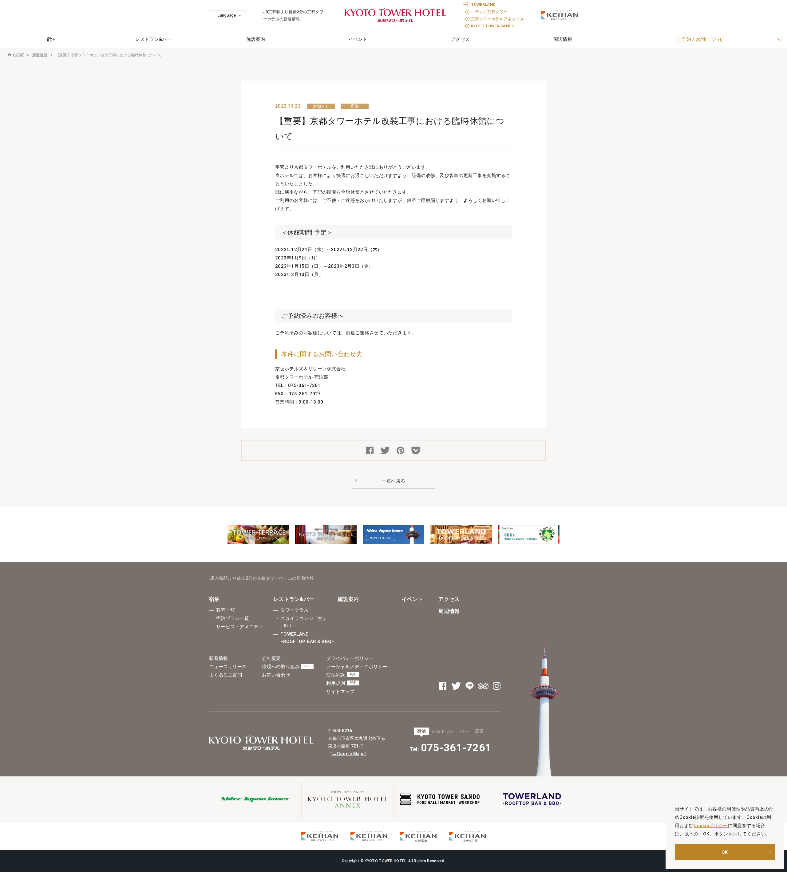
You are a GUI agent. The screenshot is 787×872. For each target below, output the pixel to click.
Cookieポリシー (711, 825)
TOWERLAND (483, 4)
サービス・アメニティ (239, 626)
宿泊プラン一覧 (232, 618)
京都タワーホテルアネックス (497, 19)
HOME (18, 55)
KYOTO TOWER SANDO (493, 26)
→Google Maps (348, 753)
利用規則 (341, 683)
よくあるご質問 (225, 675)
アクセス (460, 39)
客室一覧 (225, 610)
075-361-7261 (456, 747)
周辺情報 (449, 611)
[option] (258, 534)
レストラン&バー (153, 39)
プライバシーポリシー (349, 658)
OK (725, 852)
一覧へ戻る (393, 481)
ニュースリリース (228, 666)
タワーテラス (294, 610)
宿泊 (214, 599)
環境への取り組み (286, 666)
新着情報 (39, 55)
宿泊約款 (341, 675)
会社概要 (271, 658)
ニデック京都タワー (489, 12)
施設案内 (255, 39)
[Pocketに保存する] (416, 451)
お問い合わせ (276, 675)
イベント (358, 39)
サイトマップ (340, 691)
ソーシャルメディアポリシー (356, 666)
